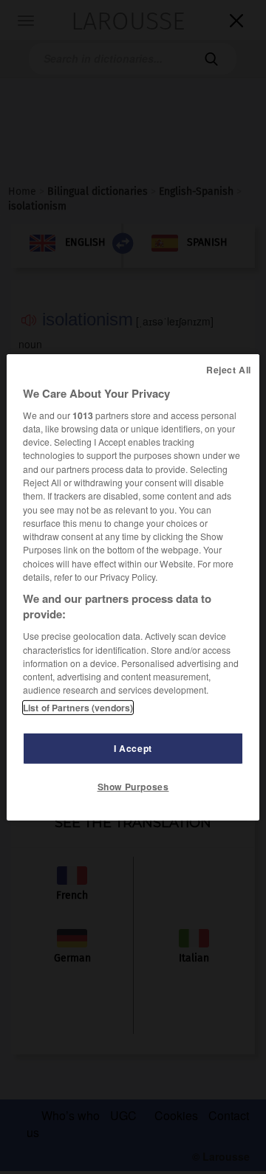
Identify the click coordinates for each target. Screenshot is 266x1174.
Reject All (228, 369)
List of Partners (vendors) (78, 707)
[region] (133, 586)
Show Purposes (133, 786)
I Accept (133, 748)
